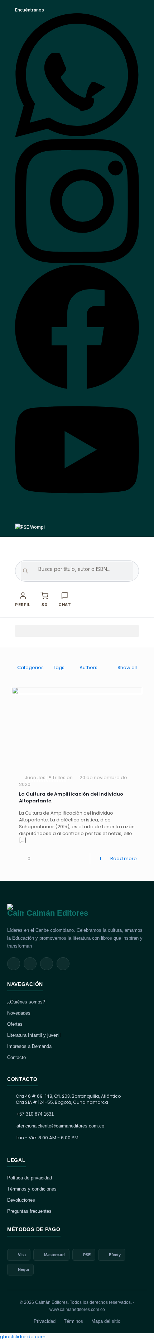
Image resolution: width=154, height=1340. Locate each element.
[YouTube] (77, 513)
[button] (77, 631)
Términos (73, 1321)
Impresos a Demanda (29, 1046)
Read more (123, 858)
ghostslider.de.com (22, 1336)
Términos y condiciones (32, 1189)
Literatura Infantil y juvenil (34, 1035)
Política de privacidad (29, 1178)
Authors (88, 667)
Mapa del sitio (105, 1321)
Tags (58, 667)
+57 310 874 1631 (35, 1114)
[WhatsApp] (77, 135)
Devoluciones (21, 1200)
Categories (30, 667)
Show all (127, 667)
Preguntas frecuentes (29, 1211)
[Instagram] (77, 261)
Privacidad (45, 1321)
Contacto (16, 1057)
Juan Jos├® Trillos (45, 777)
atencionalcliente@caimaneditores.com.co (60, 1126)
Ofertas (15, 1024)
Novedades (18, 1013)
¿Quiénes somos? (26, 1002)
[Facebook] (77, 387)
